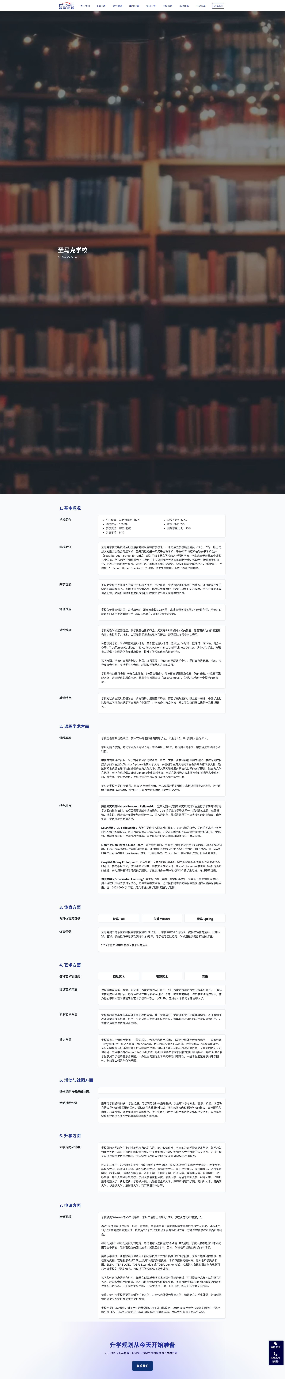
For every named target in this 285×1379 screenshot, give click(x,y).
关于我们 (85, 6)
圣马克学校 (73, 249)
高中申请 (117, 6)
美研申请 (151, 6)
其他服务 (184, 6)
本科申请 (134, 6)
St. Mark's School (68, 257)
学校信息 (167, 6)
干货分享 (201, 6)
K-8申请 (101, 6)
